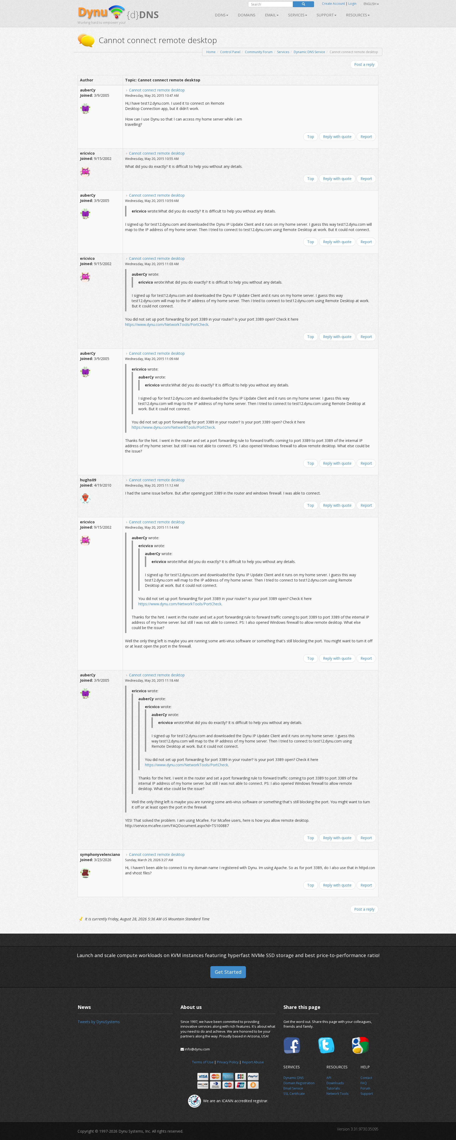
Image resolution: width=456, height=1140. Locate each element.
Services (283, 52)
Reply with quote (337, 136)
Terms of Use (202, 1062)
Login (352, 3)
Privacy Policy (228, 1062)
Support (325, 14)
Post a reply (364, 64)
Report (366, 136)
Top (310, 136)
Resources (356, 14)
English (370, 4)
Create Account (333, 3)
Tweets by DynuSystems (99, 1021)
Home (211, 52)
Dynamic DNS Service (309, 52)
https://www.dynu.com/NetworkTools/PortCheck (166, 324)
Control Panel (230, 52)
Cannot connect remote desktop (157, 90)
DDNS (220, 14)
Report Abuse (253, 1062)
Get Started (228, 972)
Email (270, 14)
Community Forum (259, 52)
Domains (246, 14)
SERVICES (296, 14)
